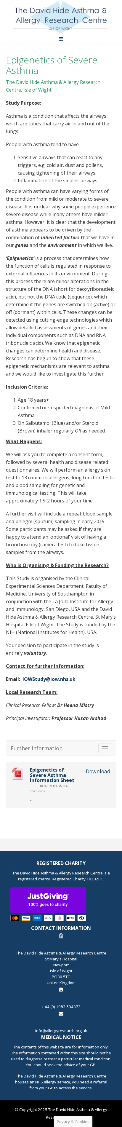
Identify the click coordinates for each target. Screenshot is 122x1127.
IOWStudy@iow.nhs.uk (49, 679)
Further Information (36, 748)
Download (98, 771)
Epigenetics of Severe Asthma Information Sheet (52, 775)
